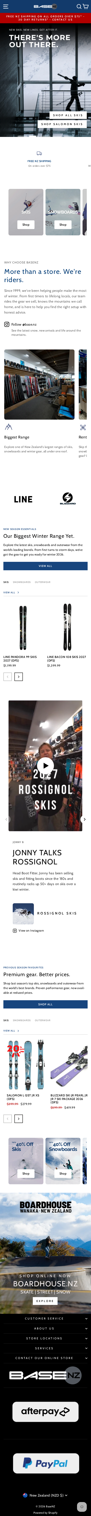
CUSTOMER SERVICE (44, 1318)
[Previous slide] (6, 819)
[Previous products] (7, 677)
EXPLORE (45, 1301)
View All (45, 566)
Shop (26, 225)
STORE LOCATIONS (44, 1338)
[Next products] (18, 677)
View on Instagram (31, 930)
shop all (45, 1004)
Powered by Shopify (45, 1512)
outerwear (42, 582)
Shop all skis (68, 115)
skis (6, 1020)
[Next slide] (84, 819)
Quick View (24, 643)
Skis (6, 582)
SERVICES (44, 1348)
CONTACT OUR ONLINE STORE (44, 1358)
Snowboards (22, 582)
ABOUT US (44, 1328)
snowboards (22, 1020)
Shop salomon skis (62, 124)
